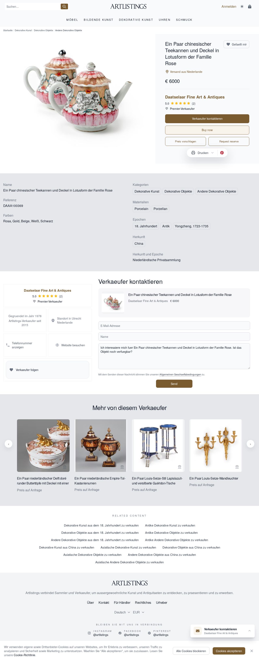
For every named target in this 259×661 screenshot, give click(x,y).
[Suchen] (64, 6)
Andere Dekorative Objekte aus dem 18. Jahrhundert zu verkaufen (95, 540)
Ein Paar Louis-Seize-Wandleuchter (213, 478)
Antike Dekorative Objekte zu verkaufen (171, 532)
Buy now (207, 130)
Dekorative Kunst (23, 30)
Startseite (8, 30)
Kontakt (104, 602)
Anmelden (229, 6)
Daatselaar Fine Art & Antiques (195, 97)
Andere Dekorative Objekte (216, 191)
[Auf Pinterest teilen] (222, 152)
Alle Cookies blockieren (191, 651)
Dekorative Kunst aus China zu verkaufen (66, 547)
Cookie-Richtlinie (24, 655)
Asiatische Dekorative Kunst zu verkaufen (128, 547)
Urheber (161, 602)
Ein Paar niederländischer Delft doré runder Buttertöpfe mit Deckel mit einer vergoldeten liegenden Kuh (43, 481)
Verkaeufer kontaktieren (207, 119)
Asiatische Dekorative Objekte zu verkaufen (92, 554)
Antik (166, 226)
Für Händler (122, 602)
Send (174, 384)
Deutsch (120, 612)
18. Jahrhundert (146, 226)
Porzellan (160, 208)
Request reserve (229, 141)
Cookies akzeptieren (229, 651)
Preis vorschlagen (185, 141)
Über (90, 602)
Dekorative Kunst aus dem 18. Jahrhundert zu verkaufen (101, 525)
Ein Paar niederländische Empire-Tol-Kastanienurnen (99, 480)
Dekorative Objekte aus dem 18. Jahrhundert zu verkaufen (100, 532)
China (139, 243)
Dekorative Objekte (43, 30)
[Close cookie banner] (251, 651)
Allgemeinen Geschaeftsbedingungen (180, 374)
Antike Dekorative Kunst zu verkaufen (170, 525)
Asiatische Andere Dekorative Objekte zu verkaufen (129, 562)
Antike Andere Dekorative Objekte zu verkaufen (176, 540)
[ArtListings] (129, 583)
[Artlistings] (129, 6)
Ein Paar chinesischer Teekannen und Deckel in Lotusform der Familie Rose (180, 294)
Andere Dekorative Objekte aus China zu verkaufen (162, 554)
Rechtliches (143, 602)
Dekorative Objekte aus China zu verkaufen (191, 547)
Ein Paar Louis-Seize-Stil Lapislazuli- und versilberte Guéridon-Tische (157, 480)
